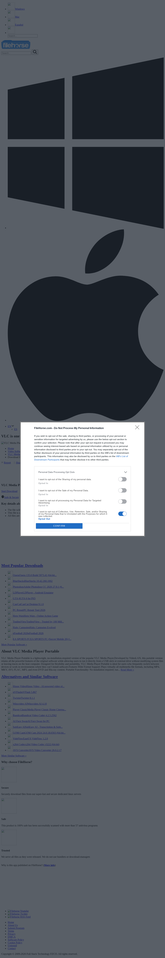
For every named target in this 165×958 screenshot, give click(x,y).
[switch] (122, 479)
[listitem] (82, 472)
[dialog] (82, 479)
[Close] (138, 428)
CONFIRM (59, 526)
